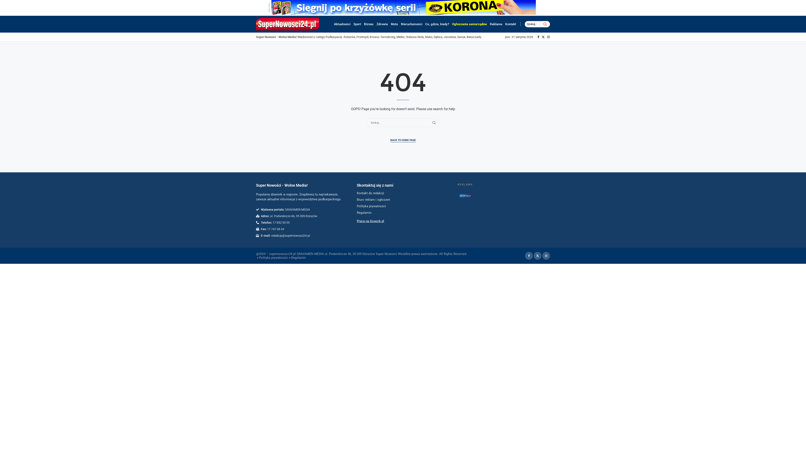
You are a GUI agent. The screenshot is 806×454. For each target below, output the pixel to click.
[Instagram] (548, 37)
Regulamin (298, 258)
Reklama (496, 24)
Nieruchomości (411, 24)
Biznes (369, 24)
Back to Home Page (403, 140)
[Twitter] (543, 37)
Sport (357, 24)
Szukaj (545, 24)
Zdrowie (382, 24)
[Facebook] (538, 37)
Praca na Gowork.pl (370, 221)
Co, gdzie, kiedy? (437, 24)
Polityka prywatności (273, 258)
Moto (394, 24)
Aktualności (342, 24)
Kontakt (510, 24)
